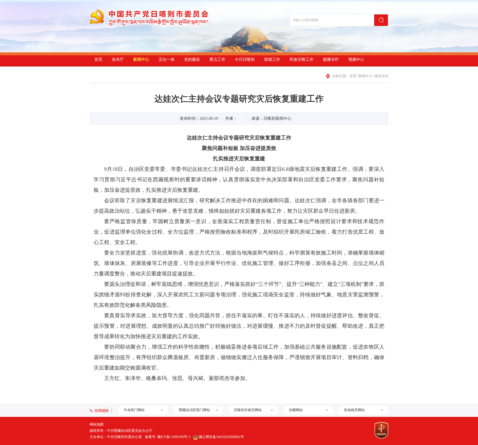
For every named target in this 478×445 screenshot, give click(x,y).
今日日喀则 (245, 59)
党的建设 (192, 59)
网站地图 (97, 424)
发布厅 (118, 59)
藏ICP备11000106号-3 (173, 437)
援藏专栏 (331, 59)
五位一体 (167, 59)
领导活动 (381, 76)
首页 (98, 59)
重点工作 (217, 59)
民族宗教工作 (301, 59)
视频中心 (356, 59)
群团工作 (272, 59)
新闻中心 (141, 59)
